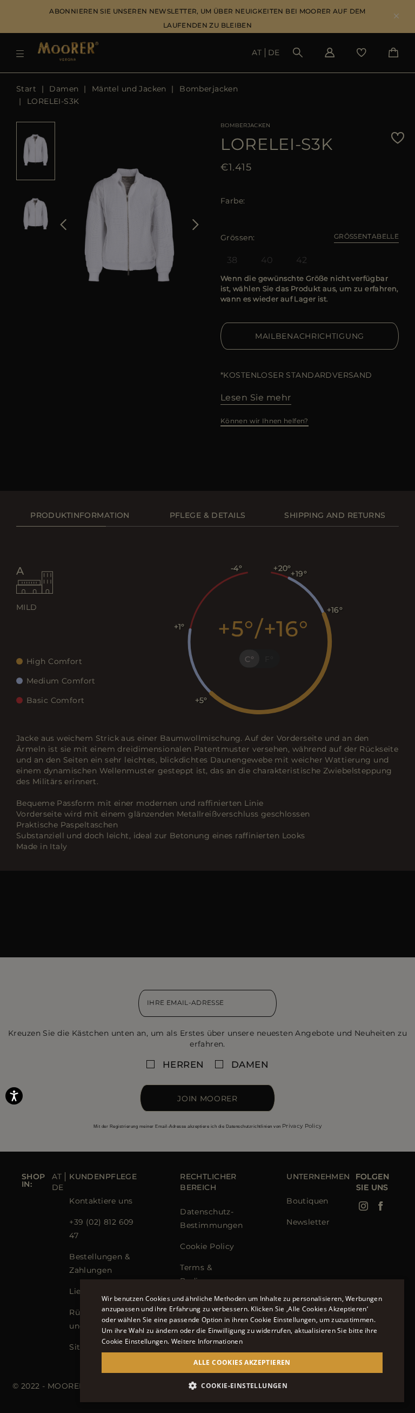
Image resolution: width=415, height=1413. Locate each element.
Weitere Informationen (207, 1341)
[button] (242, 1385)
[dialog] (207, 706)
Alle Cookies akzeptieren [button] (242, 1362)
